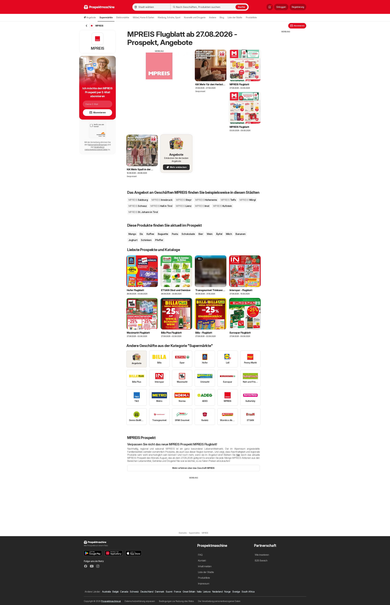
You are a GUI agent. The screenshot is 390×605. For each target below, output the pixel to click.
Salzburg (138, 199)
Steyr (183, 199)
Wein (209, 233)
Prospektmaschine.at (111, 601)
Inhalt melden (204, 566)
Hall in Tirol (161, 205)
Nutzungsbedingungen (97, 144)
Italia (199, 591)
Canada (124, 591)
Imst (202, 205)
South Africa (248, 591)
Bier (201, 233)
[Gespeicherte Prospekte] (269, 7)
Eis (141, 233)
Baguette (163, 233)
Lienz (183, 205)
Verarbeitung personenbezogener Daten (96, 148)
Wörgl (247, 199)
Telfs (228, 199)
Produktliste (251, 17)
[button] (93, 553)
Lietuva (206, 591)
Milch (229, 233)
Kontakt (202, 560)
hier (238, 454)
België (115, 591)
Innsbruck (161, 199)
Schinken (146, 240)
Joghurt (132, 240)
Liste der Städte (235, 17)
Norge (227, 591)
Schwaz (137, 205)
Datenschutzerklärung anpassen (140, 601)
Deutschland (146, 591)
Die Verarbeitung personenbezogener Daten (219, 601)
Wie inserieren (262, 554)
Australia (106, 591)
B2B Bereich (261, 560)
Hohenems (206, 199)
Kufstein (222, 205)
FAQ (200, 554)
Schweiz (134, 591)
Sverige (236, 591)
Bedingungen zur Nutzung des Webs (176, 601)
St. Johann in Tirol (143, 212)
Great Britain (189, 591)
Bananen (240, 233)
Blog (222, 17)
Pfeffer (159, 240)
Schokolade (188, 233)
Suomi (169, 591)
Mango (132, 233)
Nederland (217, 591)
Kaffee (150, 233)
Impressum (203, 583)
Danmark (159, 591)
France (177, 591)
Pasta (175, 233)
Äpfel (219, 233)
